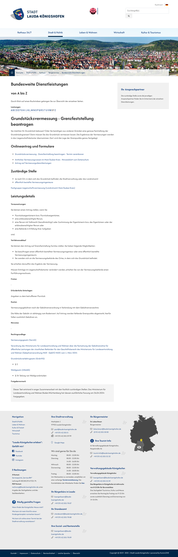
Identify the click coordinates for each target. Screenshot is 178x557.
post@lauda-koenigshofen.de (65, 429)
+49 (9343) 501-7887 (63, 503)
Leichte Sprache (64, 553)
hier (83, 483)
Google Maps (59, 442)
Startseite (19, 72)
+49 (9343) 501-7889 (63, 537)
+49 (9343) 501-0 (61, 432)
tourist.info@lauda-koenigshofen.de (106, 453)
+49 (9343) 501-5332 (102, 456)
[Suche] (129, 16)
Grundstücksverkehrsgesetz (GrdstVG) (28, 358)
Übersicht (76, 553)
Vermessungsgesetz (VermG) (23, 340)
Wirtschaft (119, 32)
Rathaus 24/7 (24, 32)
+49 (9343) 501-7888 (63, 517)
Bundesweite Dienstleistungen (73, 72)
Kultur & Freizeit (18, 427)
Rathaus (42, 72)
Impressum (24, 553)
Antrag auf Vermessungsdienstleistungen (33, 163)
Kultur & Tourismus (151, 32)
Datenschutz (35, 553)
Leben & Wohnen (88, 32)
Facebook (19, 451)
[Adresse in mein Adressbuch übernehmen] (85, 422)
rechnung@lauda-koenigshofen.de (25, 487)
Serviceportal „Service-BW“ (22, 477)
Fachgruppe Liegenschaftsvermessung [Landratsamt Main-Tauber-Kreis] (43, 187)
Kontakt (14, 553)
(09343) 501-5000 (101, 432)
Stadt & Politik (55, 32)
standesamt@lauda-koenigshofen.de (68, 514)
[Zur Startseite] (37, 13)
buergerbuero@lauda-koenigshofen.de (108, 477)
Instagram (19, 460)
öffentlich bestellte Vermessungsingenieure (34, 182)
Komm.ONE (164, 553)
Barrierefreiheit (49, 553)
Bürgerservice (54, 72)
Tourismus (16, 433)
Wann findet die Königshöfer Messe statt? (27, 507)
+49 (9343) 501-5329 (102, 481)
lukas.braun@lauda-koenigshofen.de (107, 429)
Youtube (19, 455)
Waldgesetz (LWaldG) (20, 369)
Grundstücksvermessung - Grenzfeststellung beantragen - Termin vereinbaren (49, 154)
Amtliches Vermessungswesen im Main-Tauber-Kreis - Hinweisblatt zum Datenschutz (52, 159)
